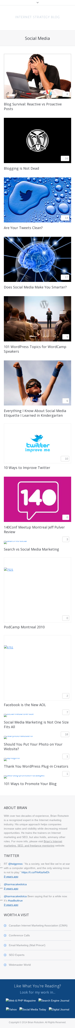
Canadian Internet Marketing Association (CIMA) (38, 925)
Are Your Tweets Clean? (23, 227)
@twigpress (15, 863)
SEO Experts (16, 954)
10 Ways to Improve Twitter (27, 467)
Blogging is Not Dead (21, 168)
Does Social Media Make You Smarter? (35, 287)
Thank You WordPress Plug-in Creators (36, 766)
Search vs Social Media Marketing (31, 549)
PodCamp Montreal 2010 (24, 627)
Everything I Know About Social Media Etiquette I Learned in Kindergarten (35, 413)
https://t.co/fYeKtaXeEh (35, 872)
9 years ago (11, 876)
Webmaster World (20, 964)
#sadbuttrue (15, 900)
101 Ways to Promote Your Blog (30, 783)
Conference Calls (19, 935)
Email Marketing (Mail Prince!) (27, 945)
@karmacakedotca (15, 884)
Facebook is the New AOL (25, 704)
